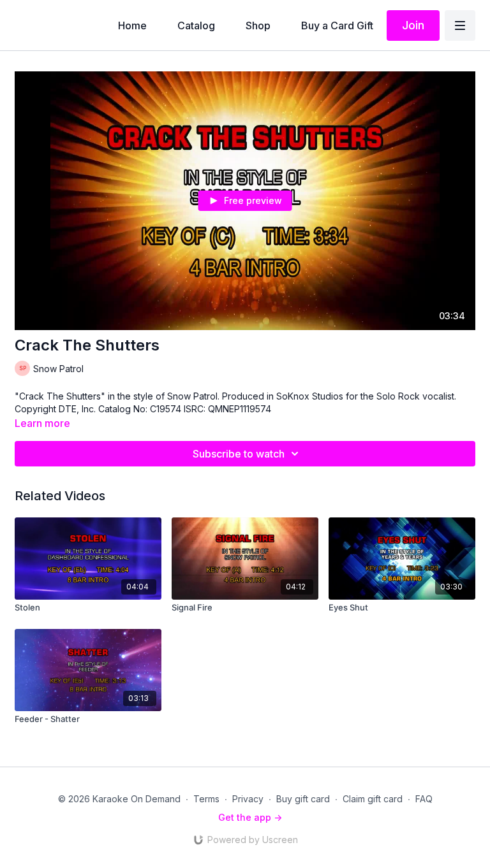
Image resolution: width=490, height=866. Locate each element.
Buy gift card (303, 798)
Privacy (248, 798)
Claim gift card (373, 798)
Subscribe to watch (239, 453)
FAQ (424, 798)
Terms (206, 798)
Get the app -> (250, 817)
